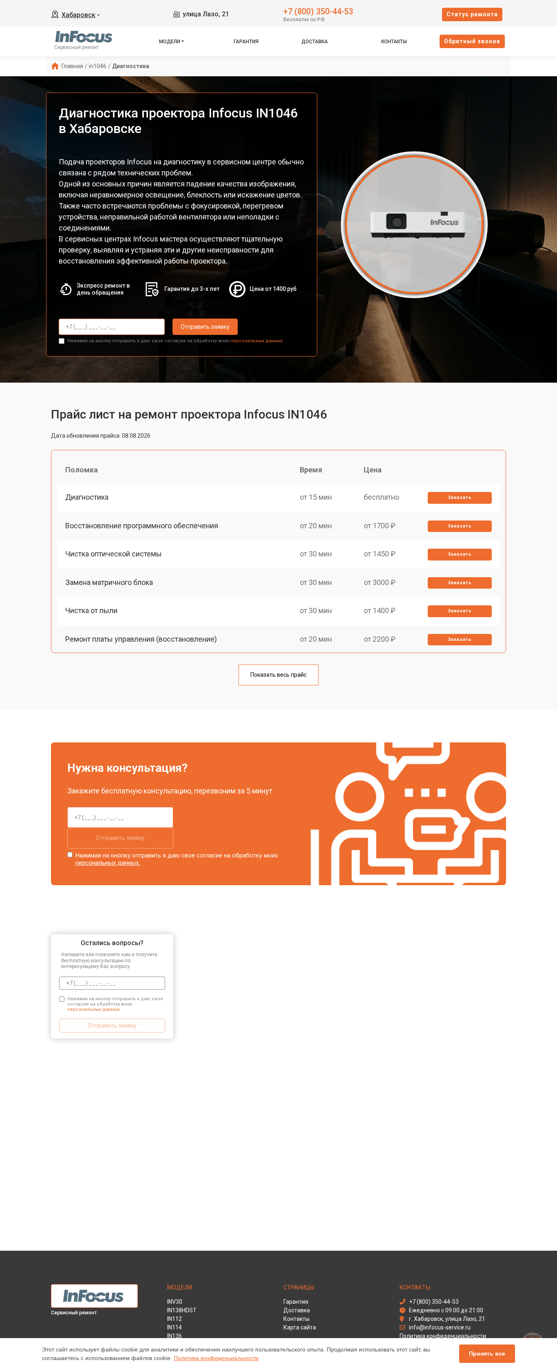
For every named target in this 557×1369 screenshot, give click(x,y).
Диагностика (86, 497)
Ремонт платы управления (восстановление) (141, 639)
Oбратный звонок (472, 41)
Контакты (394, 41)
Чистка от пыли (91, 610)
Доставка (314, 41)
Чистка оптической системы (113, 553)
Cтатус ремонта (472, 14)
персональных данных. (257, 340)
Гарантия (246, 41)
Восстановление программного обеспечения (141, 525)
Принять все (487, 1353)
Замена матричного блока (109, 582)
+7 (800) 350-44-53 (318, 11)
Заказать (460, 497)
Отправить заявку (205, 326)
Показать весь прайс (278, 674)
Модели (169, 41)
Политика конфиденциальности (216, 1358)
